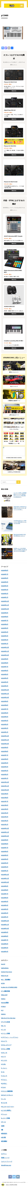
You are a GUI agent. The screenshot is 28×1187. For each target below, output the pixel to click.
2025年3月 (5, 636)
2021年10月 (5, 790)
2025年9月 (5, 613)
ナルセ (4, 1087)
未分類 (4, 1137)
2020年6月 (5, 851)
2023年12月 (5, 690)
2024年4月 (5, 678)
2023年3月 (5, 724)
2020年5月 (5, 855)
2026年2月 (5, 593)
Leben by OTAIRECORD (9, 987)
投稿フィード (5, 1157)
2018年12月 (5, 921)
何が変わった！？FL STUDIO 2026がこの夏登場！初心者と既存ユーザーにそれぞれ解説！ (20, 550)
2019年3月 (5, 909)
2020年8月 (5, 844)
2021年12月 (5, 782)
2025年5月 (5, 628)
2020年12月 (5, 828)
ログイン (4, 1154)
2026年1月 (5, 597)
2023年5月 (5, 717)
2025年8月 (5, 616)
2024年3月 (5, 682)
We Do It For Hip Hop (8, 1018)
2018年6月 (5, 944)
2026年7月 (5, 574)
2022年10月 (5, 744)
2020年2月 (5, 867)
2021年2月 (5, 821)
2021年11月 (5, 786)
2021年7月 (5, 801)
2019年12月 (5, 874)
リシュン (4, 1114)
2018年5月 (5, 948)
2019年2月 (5, 913)
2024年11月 (5, 651)
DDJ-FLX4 (5, 975)
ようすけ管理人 (6, 1110)
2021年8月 (5, 797)
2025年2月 (5, 640)
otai (7, 1185)
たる (3, 1072)
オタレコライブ (6, 1045)
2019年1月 (5, 917)
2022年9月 (5, 747)
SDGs (3, 999)
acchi (3, 964)
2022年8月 (5, 751)
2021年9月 (5, 794)
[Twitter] (14, 1177)
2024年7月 (5, 667)
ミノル (4, 1099)
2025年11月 (5, 605)
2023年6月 (5, 713)
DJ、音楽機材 (6, 979)
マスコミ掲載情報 (7, 1091)
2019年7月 (5, 894)
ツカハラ (4, 1076)
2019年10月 (5, 882)
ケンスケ (4, 1060)
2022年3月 (5, 770)
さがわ (4, 1064)
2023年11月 (5, 693)
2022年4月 (5, 767)
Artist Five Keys (7, 972)
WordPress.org (6, 1165)
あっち (4, 1026)
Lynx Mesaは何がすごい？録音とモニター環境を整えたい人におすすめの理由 (20, 522)
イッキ (4, 1029)
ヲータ (4, 1122)
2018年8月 (5, 936)
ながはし (4, 1083)
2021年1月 (5, 824)
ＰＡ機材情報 (6, 991)
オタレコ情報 (6, 1049)
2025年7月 (5, 620)
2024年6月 (5, 670)
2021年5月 (5, 809)
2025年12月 (5, 601)
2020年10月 (5, 836)
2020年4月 (5, 859)
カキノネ (4, 1052)
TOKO (4, 1006)
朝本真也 (4, 1133)
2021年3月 (5, 817)
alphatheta (5, 968)
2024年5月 (5, 674)
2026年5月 (5, 582)
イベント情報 (6, 1033)
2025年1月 (5, 643)
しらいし (4, 1068)
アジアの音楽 (6, 1022)
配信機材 (4, 1141)
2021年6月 (5, 805)
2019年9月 (5, 886)
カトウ (4, 1056)
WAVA (4, 1014)
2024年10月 (5, 655)
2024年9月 (5, 659)
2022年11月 (5, 740)
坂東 (3, 1126)
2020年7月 (5, 847)
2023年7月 (5, 709)
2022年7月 (5, 755)
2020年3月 (5, 863)
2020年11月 (5, 832)
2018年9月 (5, 932)
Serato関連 (5, 1002)
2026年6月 (5, 578)
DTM (3, 983)
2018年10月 (5, 928)
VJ (2, 1010)
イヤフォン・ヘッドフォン (10, 1037)
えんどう (4, 1041)
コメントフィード (6, 1161)
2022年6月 (5, 759)
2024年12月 (5, 647)
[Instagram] (18, 1177)
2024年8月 (5, 663)
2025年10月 (5, 609)
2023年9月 (5, 701)
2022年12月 (5, 736)
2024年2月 (5, 686)
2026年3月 (5, 589)
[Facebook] (10, 1177)
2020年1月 (5, 871)
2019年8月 (5, 890)
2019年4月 (5, 905)
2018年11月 (5, 924)
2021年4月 (5, 813)
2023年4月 (5, 720)
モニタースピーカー (8, 1106)
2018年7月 (5, 940)
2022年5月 (5, 763)
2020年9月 (5, 840)
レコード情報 (6, 1118)
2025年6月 (5, 624)
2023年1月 (5, 732)
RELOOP (4, 995)
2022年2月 (5, 774)
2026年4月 (5, 586)
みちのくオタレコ (7, 1095)
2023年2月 (5, 728)
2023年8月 (5, 705)
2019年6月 (5, 898)
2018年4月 (5, 951)
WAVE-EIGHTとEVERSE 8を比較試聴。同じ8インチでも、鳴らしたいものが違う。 (20, 508)
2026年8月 (5, 570)
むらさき (4, 1103)
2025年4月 (5, 632)
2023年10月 (5, 697)
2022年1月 (5, 778)
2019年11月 (5, 878)
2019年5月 (5, 901)
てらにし (4, 1079)
